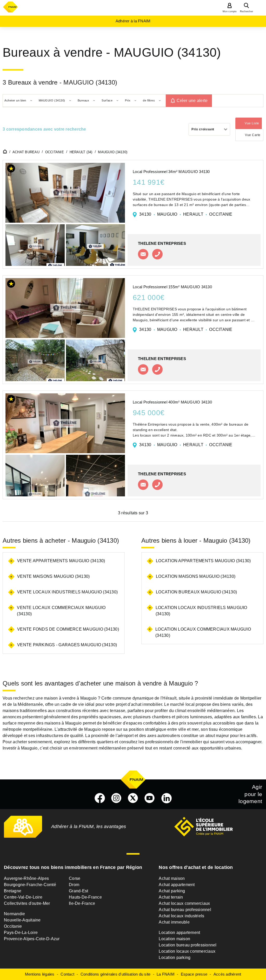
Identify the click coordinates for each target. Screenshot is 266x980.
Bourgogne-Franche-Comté (30, 884)
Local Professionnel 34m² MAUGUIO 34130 (171, 171)
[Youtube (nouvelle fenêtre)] (149, 798)
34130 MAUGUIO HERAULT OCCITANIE (185, 214)
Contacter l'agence (143, 254)
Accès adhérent (227, 974)
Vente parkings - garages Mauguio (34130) (67, 645)
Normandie (14, 914)
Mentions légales (40, 974)
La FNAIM (166, 974)
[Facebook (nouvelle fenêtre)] (100, 798)
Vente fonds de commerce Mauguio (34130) (68, 629)
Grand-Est (78, 891)
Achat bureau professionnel (185, 909)
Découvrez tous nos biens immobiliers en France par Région (73, 867)
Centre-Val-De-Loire (23, 897)
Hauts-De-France (85, 897)
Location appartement (179, 932)
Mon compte (230, 11)
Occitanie (13, 926)
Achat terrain (171, 897)
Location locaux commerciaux (187, 951)
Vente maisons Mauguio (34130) (53, 576)
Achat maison (172, 878)
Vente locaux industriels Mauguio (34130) (67, 592)
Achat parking (172, 891)
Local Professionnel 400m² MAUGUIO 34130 (172, 402)
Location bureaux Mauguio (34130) (196, 592)
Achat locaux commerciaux (184, 903)
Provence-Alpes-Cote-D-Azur (32, 939)
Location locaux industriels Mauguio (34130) (201, 610)
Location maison (174, 939)
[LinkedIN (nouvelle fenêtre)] (166, 798)
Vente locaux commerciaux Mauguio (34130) (61, 610)
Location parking (174, 957)
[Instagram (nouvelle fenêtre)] (116, 798)
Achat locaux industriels (181, 916)
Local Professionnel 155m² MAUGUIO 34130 (172, 287)
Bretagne (12, 891)
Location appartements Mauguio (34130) (203, 561)
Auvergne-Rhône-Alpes (26, 878)
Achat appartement (177, 884)
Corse (74, 878)
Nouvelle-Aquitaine (22, 920)
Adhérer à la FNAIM (133, 21)
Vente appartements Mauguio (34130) (61, 561)
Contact (67, 974)
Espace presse (194, 974)
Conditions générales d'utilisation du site (116, 974)
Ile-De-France (82, 903)
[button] (11, 169)
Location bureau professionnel (187, 945)
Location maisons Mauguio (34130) (195, 576)
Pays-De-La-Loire (21, 932)
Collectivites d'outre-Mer (27, 903)
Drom (74, 884)
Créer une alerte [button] (192, 100)
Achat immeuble (174, 922)
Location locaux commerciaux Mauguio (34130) (203, 632)
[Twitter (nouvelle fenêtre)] (133, 798)
